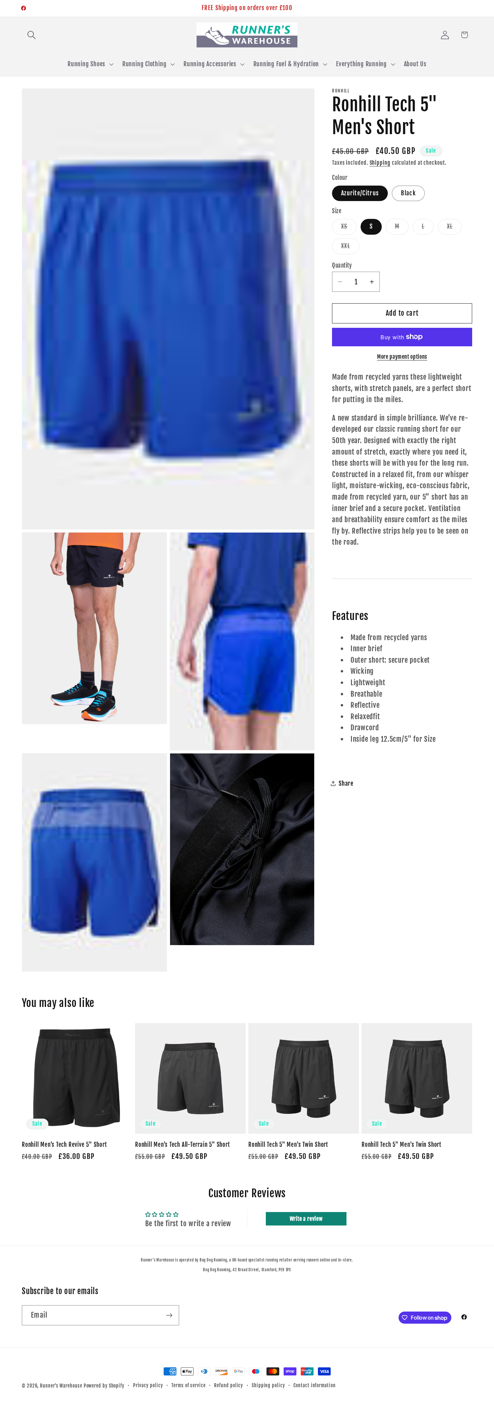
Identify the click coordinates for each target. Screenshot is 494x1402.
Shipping (380, 162)
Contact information (314, 1385)
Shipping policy (268, 1385)
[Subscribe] (169, 1315)
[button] (31, 34)
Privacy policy (148, 1385)
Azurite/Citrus (360, 193)
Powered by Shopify (104, 1386)
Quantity (342, 265)
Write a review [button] (306, 1219)
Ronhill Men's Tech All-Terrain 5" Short (182, 1144)
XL (454, 228)
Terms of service (188, 1385)
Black (408, 193)
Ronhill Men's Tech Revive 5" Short (64, 1144)
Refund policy (228, 1385)
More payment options (402, 356)
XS (349, 228)
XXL (350, 247)
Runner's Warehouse (61, 1386)
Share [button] (346, 783)
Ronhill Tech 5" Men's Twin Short (288, 1144)
